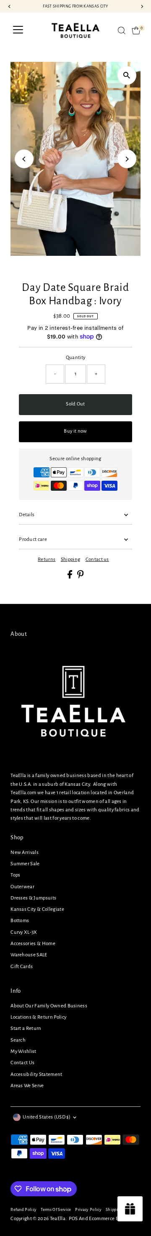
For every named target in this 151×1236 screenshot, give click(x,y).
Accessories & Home (32, 943)
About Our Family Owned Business (48, 1006)
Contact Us (22, 1062)
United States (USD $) (46, 1117)
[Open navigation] (18, 30)
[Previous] (24, 159)
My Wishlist (23, 1051)
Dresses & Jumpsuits (33, 898)
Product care (33, 539)
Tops (15, 875)
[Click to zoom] (126, 75)
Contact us (97, 559)
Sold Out (75, 404)
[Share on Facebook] (70, 577)
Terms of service (56, 1210)
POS (73, 1218)
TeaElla (57, 1218)
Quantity (76, 357)
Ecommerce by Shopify (113, 1218)
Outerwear (22, 886)
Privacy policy (88, 1210)
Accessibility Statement (36, 1074)
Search (18, 1040)
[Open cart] (136, 30)
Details (26, 514)
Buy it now (75, 431)
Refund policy (23, 1210)
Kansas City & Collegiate (37, 909)
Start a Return (25, 1028)
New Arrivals (24, 852)
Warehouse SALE (28, 955)
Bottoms (19, 920)
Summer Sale (25, 863)
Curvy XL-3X (23, 932)
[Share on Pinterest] (80, 577)
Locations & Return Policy (38, 1017)
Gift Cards (21, 966)
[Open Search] (121, 30)
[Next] (126, 159)
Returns (46, 559)
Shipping (71, 559)
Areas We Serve (27, 1085)
